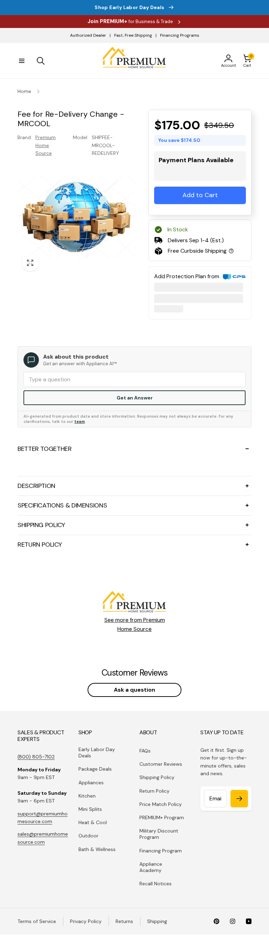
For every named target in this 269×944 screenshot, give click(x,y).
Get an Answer (135, 398)
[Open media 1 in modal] (76, 217)
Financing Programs (179, 35)
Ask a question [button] (134, 689)
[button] (21, 61)
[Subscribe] (239, 798)
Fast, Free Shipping (133, 35)
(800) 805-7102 (36, 757)
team (79, 421)
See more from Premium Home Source (134, 624)
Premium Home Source (45, 145)
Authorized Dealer (88, 35)
